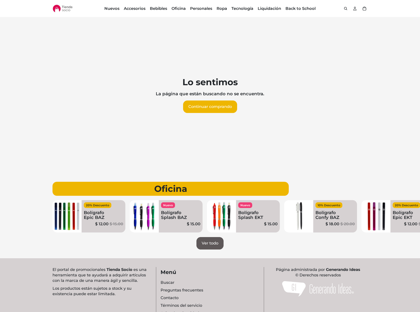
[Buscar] (345, 8)
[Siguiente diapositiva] (362, 216)
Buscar (167, 282)
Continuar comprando (210, 106)
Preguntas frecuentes (182, 290)
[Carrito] (364, 8)
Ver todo (210, 243)
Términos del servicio (181, 305)
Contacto (169, 297)
